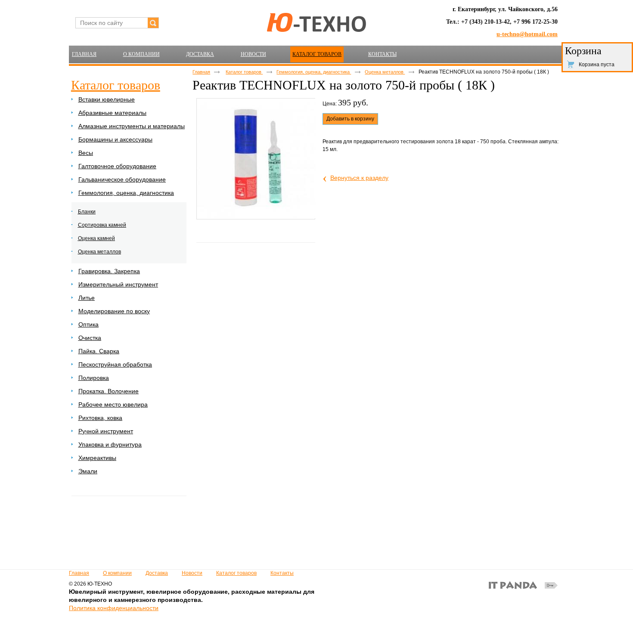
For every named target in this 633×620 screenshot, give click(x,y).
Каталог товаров (316, 54)
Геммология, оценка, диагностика (313, 71)
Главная (201, 71)
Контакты (282, 573)
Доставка (157, 573)
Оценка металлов (385, 71)
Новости (192, 573)
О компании (117, 573)
